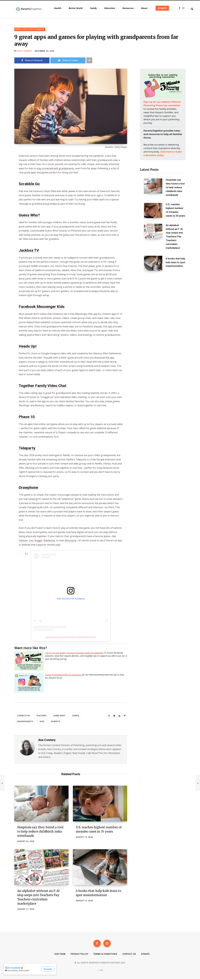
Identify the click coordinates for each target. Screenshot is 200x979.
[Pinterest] (124, 715)
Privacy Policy (79, 954)
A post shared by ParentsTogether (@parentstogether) (71, 637)
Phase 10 (27, 417)
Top (101, 970)
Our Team (59, 954)
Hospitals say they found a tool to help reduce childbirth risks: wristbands (40, 831)
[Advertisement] (163, 296)
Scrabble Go (29, 184)
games (75, 716)
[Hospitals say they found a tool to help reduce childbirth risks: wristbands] (41, 803)
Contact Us (129, 954)
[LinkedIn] (119, 715)
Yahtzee (23, 540)
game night (59, 716)
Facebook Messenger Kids (42, 306)
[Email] (7, 179)
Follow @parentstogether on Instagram (63, 674)
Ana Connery (24, 51)
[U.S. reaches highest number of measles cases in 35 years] (100, 803)
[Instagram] (107, 943)
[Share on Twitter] (7, 172)
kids (42, 721)
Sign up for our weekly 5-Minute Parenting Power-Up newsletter (74, 652)
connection (23, 716)
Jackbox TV (29, 250)
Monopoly (70, 540)
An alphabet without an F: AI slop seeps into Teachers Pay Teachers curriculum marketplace (174, 236)
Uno (31, 540)
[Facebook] (97, 943)
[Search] (190, 9)
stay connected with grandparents (55, 168)
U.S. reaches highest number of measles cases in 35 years (175, 210)
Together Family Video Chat (42, 385)
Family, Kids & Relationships (30, 29)
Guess (24, 215)
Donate (145, 954)
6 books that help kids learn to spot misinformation (175, 262)
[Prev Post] (2, 783)
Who (34, 215)
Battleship (49, 540)
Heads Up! (27, 346)
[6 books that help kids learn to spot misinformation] (100, 867)
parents (55, 721)
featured (42, 716)
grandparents (25, 721)
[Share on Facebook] (7, 164)
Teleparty (27, 448)
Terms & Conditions (105, 954)
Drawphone (28, 487)
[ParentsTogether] (28, 9)
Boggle (38, 540)
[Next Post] (198, 783)
